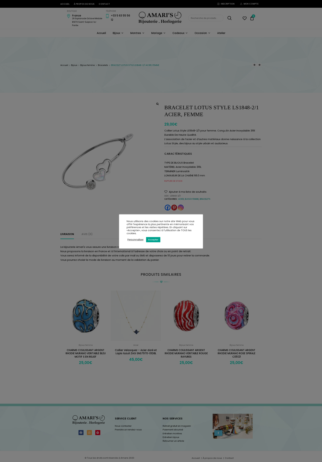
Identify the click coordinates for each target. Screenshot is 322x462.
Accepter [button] (153, 239)
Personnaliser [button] (135, 239)
